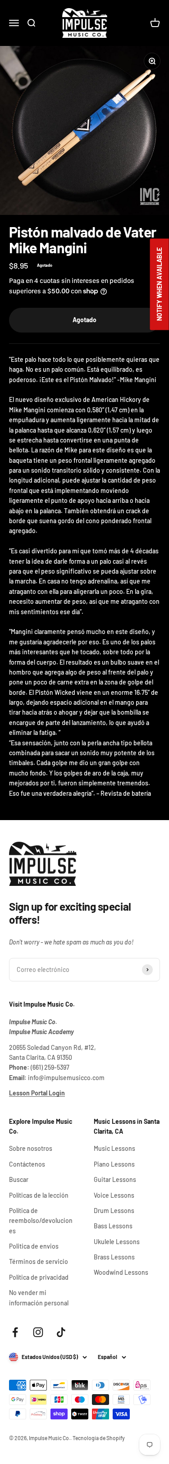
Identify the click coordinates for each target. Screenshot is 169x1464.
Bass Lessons (113, 1226)
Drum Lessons (114, 1210)
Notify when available (159, 284)
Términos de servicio (38, 1261)
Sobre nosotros (30, 1148)
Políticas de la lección (39, 1195)
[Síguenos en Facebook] (15, 1332)
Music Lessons (114, 1148)
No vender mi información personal (39, 1297)
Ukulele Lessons (117, 1241)
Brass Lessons (114, 1257)
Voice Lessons (114, 1195)
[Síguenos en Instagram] (38, 1332)
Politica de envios (34, 1246)
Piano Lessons (114, 1164)
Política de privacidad (39, 1277)
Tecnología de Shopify (99, 1438)
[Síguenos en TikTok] (61, 1332)
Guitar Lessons (115, 1179)
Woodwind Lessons (121, 1272)
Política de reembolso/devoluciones (41, 1221)
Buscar (18, 1179)
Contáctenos (27, 1164)
